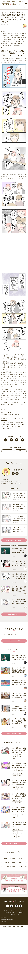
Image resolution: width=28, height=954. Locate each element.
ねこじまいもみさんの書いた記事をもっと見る (15, 540)
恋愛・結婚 (20, 770)
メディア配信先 (19, 912)
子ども (20, 754)
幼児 (14, 836)
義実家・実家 (16, 814)
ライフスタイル (16, 771)
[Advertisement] (14, 248)
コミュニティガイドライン (14, 914)
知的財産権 (12, 912)
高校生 (19, 836)
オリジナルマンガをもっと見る (14, 843)
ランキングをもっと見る (13, 641)
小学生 (14, 455)
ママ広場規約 (7, 912)
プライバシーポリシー (18, 910)
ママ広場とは (3, 917)
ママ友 (14, 754)
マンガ (7, 451)
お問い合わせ (3, 921)
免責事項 (10, 910)
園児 (14, 758)
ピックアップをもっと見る (14, 733)
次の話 (3, 409)
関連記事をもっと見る (14, 614)
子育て (20, 451)
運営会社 (5, 910)
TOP (2, 8)
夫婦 (14, 770)
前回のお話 (4, 31)
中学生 (20, 833)
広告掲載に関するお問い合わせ (7, 919)
